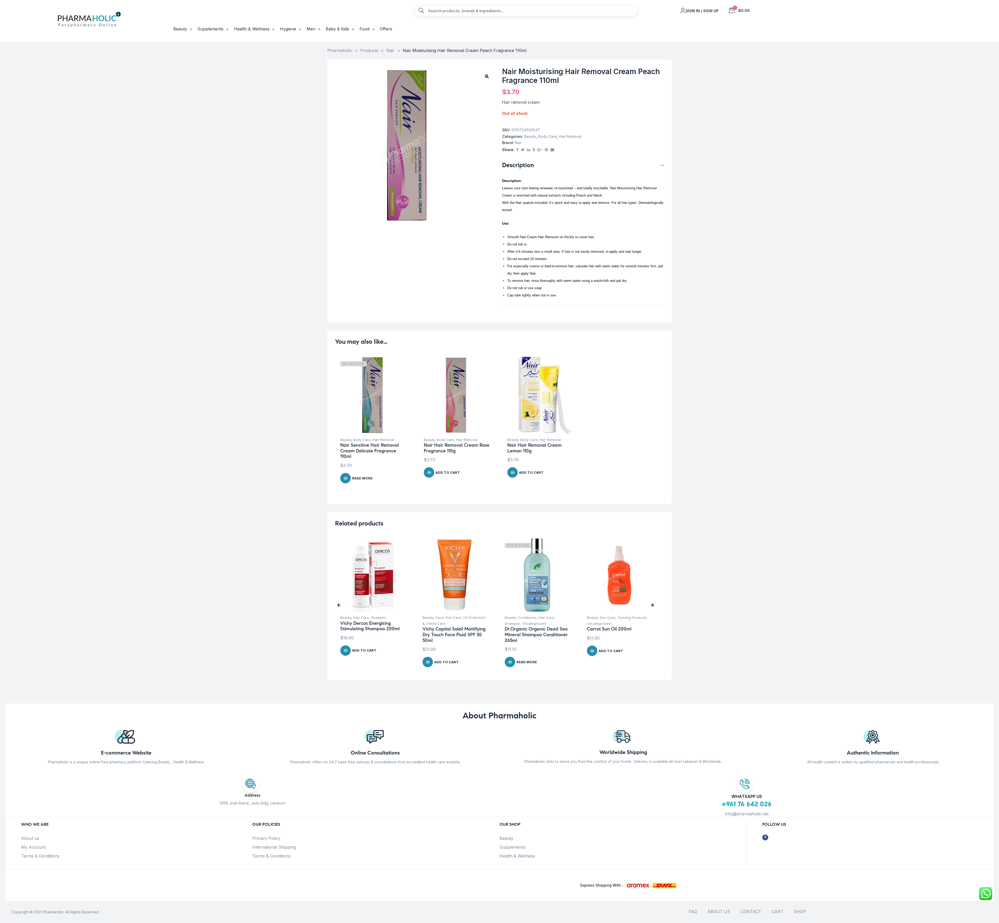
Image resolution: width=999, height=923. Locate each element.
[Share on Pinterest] (546, 150)
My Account (33, 847)
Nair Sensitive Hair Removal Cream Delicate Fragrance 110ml (369, 450)
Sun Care (453, 617)
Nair (518, 142)
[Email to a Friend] (552, 150)
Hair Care (361, 617)
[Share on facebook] (517, 150)
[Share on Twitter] (523, 150)
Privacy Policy (266, 838)
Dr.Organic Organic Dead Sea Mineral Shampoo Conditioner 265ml (536, 634)
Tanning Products (631, 617)
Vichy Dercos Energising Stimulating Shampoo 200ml (370, 626)
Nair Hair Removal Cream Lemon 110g (534, 448)
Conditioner (527, 617)
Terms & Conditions (40, 856)
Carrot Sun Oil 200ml (609, 629)
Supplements (512, 847)
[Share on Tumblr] (533, 150)
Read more (362, 478)
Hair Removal (570, 136)
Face (440, 617)
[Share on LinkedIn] (528, 150)
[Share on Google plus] (539, 150)
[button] (486, 76)
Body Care (547, 136)
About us (30, 838)
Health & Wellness (517, 856)
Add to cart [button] (448, 472)
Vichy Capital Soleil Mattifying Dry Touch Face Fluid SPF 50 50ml (453, 634)
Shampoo (378, 617)
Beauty (530, 136)
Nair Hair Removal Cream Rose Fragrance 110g (456, 448)
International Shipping (274, 847)
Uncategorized (534, 623)
